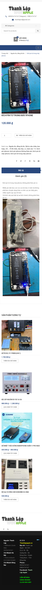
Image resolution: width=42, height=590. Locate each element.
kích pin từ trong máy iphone (21, 154)
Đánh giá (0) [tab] (21, 176)
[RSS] (8, 529)
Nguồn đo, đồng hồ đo (17, 53)
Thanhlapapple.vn (26, 543)
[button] (37, 64)
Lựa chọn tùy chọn (10, 407)
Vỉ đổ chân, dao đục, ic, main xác (21, 149)
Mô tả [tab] (21, 170)
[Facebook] (3, 529)
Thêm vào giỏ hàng (25, 135)
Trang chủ (5, 53)
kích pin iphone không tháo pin (21, 151)
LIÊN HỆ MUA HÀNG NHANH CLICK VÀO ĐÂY (25, 580)
